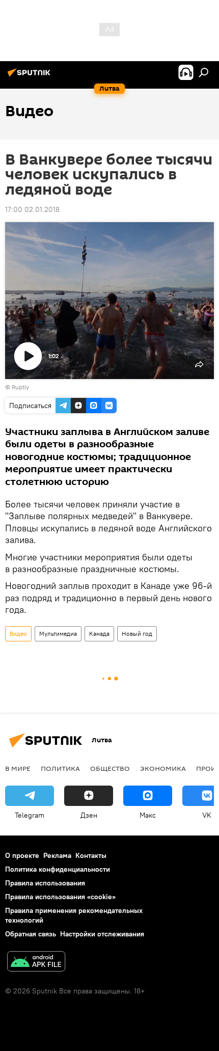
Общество (110, 768)
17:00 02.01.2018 (32, 209)
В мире (18, 768)
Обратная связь (30, 933)
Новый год (137, 633)
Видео (18, 633)
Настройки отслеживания (102, 933)
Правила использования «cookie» (60, 896)
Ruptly (20, 387)
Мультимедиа (58, 633)
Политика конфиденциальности (57, 869)
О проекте (22, 855)
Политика (60, 768)
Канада (99, 633)
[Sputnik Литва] (30, 76)
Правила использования (45, 882)
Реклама (57, 855)
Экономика (163, 768)
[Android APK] (36, 962)
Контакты (90, 855)
